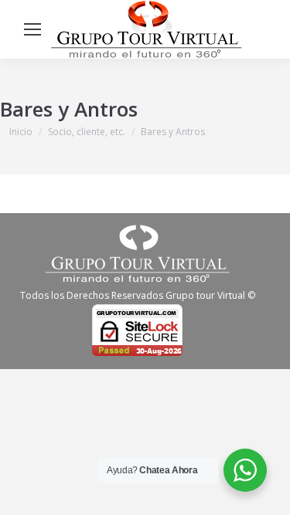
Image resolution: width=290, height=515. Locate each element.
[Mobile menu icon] (32, 29)
